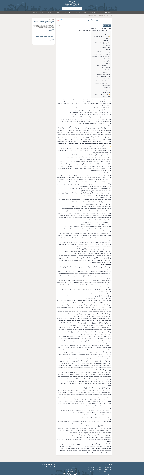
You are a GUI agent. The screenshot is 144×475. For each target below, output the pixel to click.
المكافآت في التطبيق (106, 62)
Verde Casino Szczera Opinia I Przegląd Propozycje (45, 29)
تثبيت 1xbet (107, 64)
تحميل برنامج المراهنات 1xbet (104, 44)
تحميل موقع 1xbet (106, 96)
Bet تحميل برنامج (107, 87)
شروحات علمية (106, 467)
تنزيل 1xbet (108, 49)
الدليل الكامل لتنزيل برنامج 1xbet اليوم (102, 42)
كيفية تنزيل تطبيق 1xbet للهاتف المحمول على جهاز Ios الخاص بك (102, 72)
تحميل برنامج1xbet (106, 91)
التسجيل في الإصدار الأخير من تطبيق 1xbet (101, 80)
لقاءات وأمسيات (58, 12)
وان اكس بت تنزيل (106, 40)
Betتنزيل (108, 89)
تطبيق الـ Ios (107, 60)
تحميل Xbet (108, 82)
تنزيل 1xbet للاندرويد (106, 67)
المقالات (99, 12)
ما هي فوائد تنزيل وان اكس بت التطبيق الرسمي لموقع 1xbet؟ (102, 84)
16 (59, 26)
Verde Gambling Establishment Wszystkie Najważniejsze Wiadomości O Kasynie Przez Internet (44, 38)
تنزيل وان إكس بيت (106, 78)
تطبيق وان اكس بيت (106, 35)
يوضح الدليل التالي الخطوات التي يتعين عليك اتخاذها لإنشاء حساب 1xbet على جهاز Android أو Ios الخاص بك (101, 56)
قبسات (91, 472)
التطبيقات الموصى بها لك (105, 47)
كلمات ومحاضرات (67, 12)
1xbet (85, 136)
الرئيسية (110, 15)
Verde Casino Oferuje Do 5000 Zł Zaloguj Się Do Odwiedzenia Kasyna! (44, 22)
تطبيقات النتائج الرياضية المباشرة (103, 76)
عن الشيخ (35, 12)
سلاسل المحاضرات (77, 12)
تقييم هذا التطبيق (106, 92)
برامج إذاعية (90, 467)
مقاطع (99, 472)
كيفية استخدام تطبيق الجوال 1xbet (103, 65)
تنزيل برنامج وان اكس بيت (105, 46)
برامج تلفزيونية (106, 469)
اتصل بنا (41, 12)
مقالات (107, 15)
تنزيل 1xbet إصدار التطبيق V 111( (103, 74)
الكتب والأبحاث (92, 12)
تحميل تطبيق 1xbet (106, 69)
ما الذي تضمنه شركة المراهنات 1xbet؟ (101, 94)
